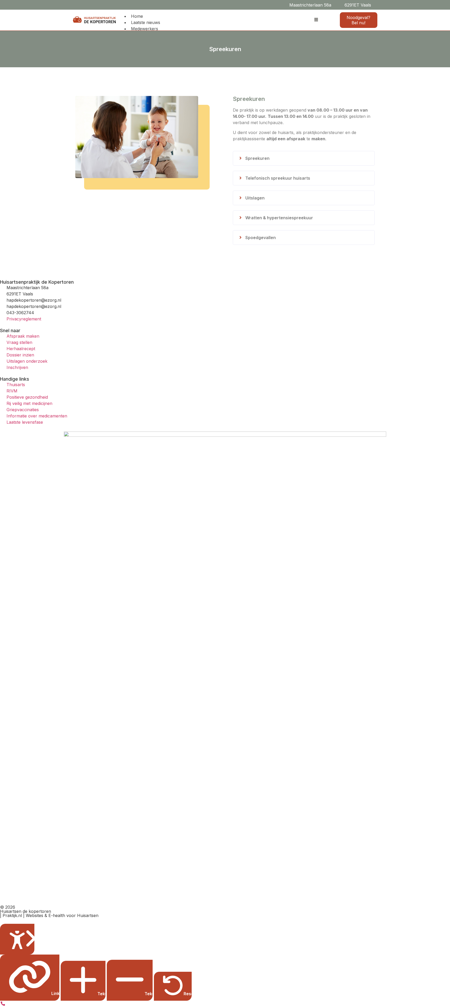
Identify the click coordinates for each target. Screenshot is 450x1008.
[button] (378, 4)
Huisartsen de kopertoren (25, 911)
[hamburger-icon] (316, 20)
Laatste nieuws (145, 22)
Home (137, 16)
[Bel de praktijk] (3, 1004)
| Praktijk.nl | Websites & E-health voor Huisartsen (49, 915)
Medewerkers (144, 28)
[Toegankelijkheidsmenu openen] (17, 939)
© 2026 (7, 907)
